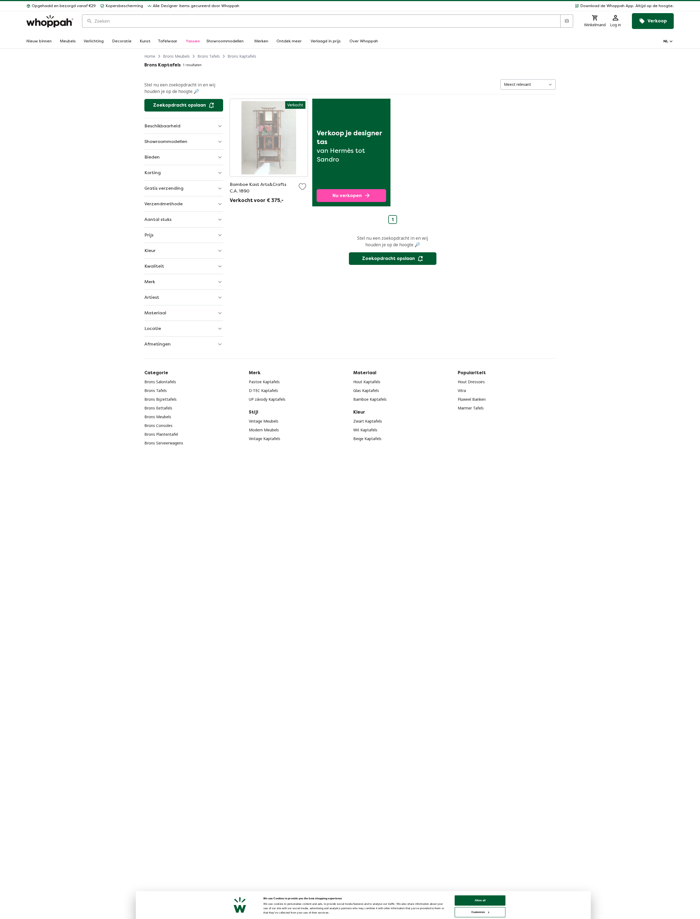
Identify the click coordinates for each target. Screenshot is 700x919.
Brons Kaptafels (242, 56)
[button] (459, 6)
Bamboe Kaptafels (370, 399)
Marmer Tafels (471, 408)
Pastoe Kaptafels (264, 381)
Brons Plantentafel (161, 434)
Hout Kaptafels (366, 381)
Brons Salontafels (160, 381)
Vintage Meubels (263, 421)
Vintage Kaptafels (264, 438)
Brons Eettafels (158, 408)
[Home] (49, 21)
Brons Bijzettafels (160, 399)
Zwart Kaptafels (367, 421)
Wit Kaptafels (365, 429)
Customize (478, 912)
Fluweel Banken (472, 399)
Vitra (462, 390)
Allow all (480, 900)
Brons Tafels (208, 56)
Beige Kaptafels (367, 438)
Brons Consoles (158, 425)
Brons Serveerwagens (163, 443)
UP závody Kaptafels (267, 399)
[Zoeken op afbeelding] (566, 21)
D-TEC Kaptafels (263, 390)
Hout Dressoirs (471, 381)
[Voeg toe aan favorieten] (302, 186)
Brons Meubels (176, 56)
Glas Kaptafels (366, 390)
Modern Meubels (264, 429)
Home (149, 56)
